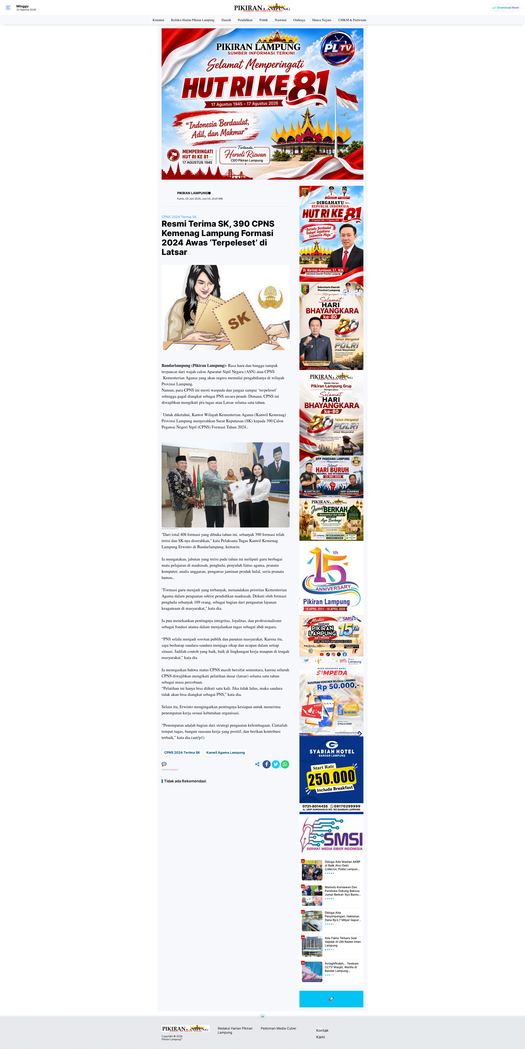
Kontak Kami (319, 1031)
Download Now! (508, 7)
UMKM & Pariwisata (352, 20)
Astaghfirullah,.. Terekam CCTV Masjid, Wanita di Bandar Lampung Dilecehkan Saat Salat (341, 967)
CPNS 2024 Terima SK (179, 217)
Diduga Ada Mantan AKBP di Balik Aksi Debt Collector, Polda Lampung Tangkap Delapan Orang (342, 865)
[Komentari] (164, 764)
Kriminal (158, 20)
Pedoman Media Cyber (278, 1028)
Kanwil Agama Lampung (225, 752)
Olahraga (299, 20)
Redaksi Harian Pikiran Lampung (193, 20)
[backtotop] (262, 1017)
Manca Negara (321, 20)
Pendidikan (245, 20)
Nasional (280, 20)
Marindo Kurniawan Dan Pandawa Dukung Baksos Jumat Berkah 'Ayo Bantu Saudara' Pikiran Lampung (342, 891)
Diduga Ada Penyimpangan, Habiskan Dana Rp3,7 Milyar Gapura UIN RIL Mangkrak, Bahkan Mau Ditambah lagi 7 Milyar (343, 916)
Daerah (226, 20)
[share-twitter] (276, 764)
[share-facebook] (266, 764)
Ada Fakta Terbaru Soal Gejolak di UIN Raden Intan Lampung (343, 941)
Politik (263, 20)
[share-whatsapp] (285, 764)
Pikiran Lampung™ (172, 1039)
